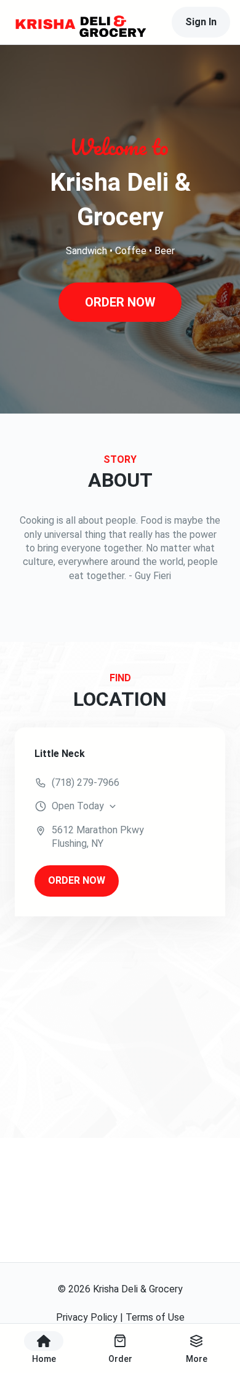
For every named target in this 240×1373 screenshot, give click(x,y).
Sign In (201, 22)
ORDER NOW (120, 302)
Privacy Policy (87, 1317)
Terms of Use (155, 1317)
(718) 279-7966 (85, 782)
